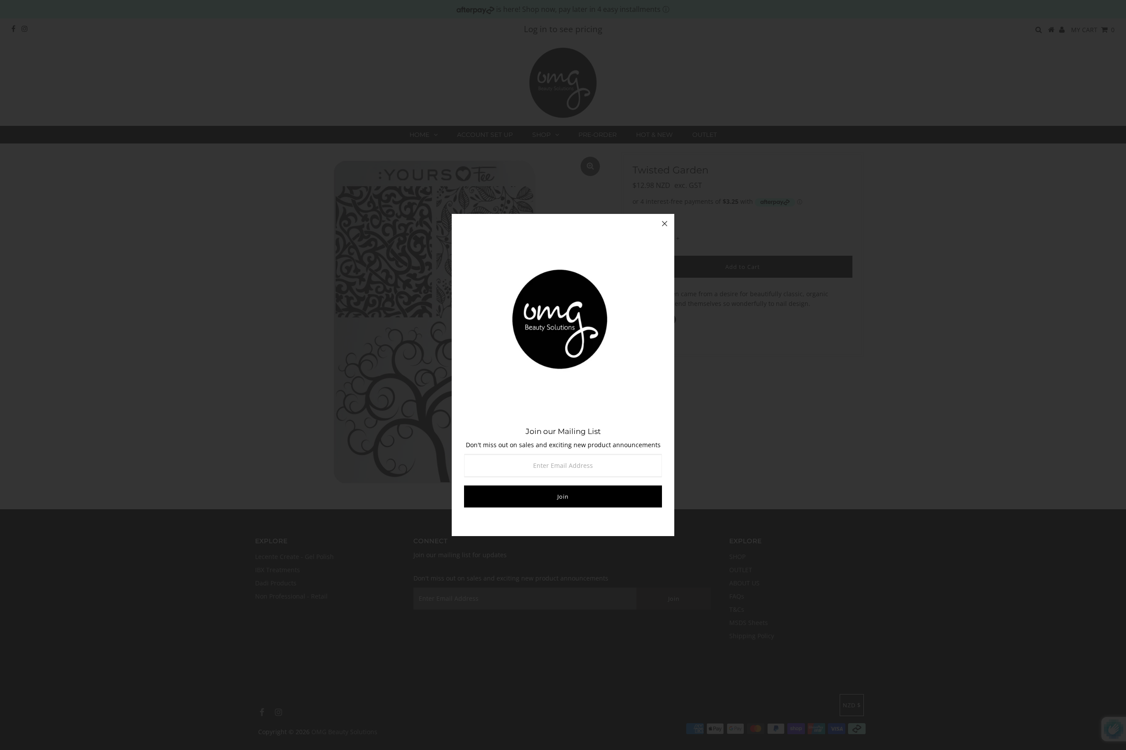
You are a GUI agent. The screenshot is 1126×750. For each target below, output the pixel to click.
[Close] (664, 223)
